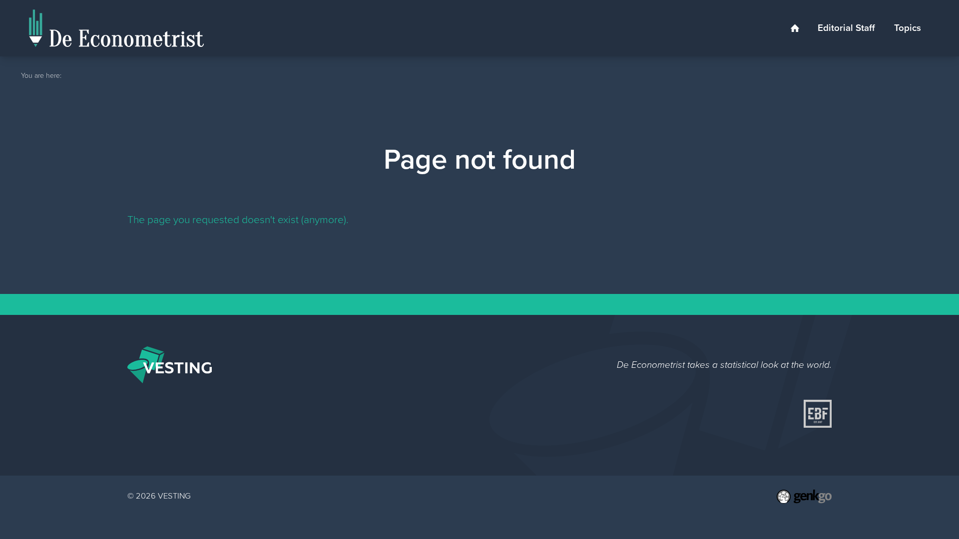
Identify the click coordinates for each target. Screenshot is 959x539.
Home (794, 27)
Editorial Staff (846, 27)
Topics (907, 27)
